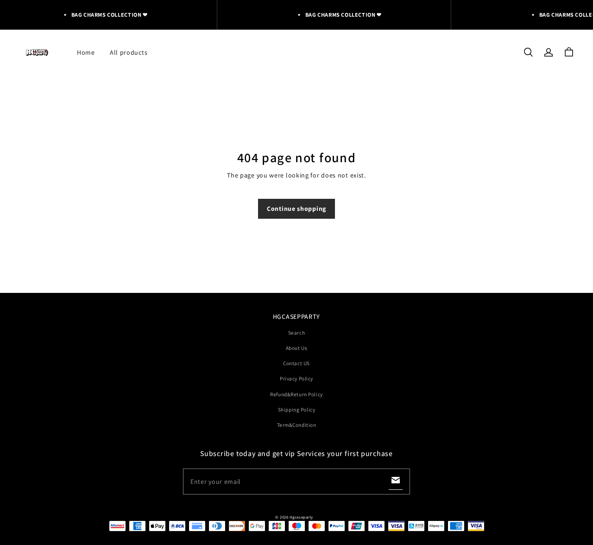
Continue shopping (296, 208)
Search (296, 332)
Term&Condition (296, 424)
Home (86, 52)
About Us (297, 347)
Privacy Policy (296, 378)
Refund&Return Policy (296, 394)
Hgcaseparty (301, 517)
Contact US (296, 363)
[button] (528, 52)
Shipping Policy (296, 409)
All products (128, 52)
